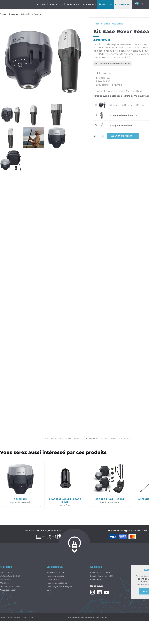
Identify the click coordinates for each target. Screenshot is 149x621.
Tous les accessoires (57, 582)
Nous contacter (8, 589)
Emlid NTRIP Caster (100, 572)
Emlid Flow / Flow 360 (101, 576)
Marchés (4, 582)
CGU (49, 593)
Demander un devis (10, 586)
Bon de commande (56, 572)
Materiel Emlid (109, 438)
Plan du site (92, 617)
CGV (49, 589)
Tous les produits (55, 576)
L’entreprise (6, 572)
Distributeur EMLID (10, 576)
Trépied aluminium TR (123, 125)
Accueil (3, 14)
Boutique (13, 14)
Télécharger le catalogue (59, 586)
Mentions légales (76, 617)
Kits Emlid (125, 438)
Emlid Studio (96, 579)
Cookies (103, 617)
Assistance (5, 579)
